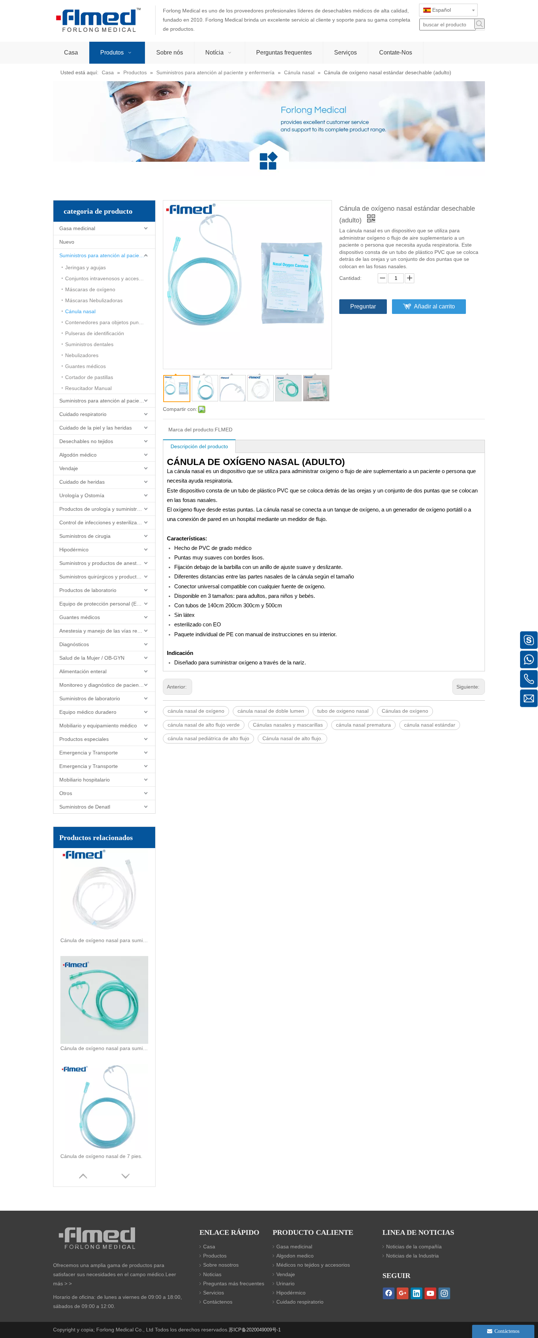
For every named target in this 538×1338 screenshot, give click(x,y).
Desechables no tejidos (86, 441)
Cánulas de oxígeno (405, 711)
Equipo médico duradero (87, 712)
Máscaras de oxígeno (90, 289)
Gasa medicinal (77, 228)
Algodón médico (78, 455)
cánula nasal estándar (429, 725)
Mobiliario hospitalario (84, 780)
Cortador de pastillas (89, 377)
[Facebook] (389, 1293)
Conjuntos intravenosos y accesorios (107, 278)
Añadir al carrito (434, 306)
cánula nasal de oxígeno (196, 711)
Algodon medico (295, 1256)
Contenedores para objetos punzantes (109, 322)
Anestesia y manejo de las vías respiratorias (107, 631)
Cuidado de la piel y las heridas (95, 428)
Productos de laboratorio (87, 590)
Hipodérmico (74, 549)
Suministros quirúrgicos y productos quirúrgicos (107, 577)
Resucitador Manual (88, 388)
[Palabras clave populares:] (479, 24)
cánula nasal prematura (363, 725)
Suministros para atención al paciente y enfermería (107, 255)
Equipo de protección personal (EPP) (102, 604)
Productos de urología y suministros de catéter (107, 509)
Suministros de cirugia (85, 536)
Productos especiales (84, 739)
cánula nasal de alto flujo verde (204, 725)
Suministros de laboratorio (89, 698)
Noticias (212, 1274)
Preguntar (363, 306)
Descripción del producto (199, 446)
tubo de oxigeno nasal (343, 711)
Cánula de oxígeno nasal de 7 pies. (101, 1156)
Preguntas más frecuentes (233, 1283)
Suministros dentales (89, 344)
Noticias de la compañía (414, 1246)
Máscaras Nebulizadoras (94, 300)
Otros (65, 793)
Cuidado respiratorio (83, 414)
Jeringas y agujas (85, 267)
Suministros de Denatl (84, 807)
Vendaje (68, 468)
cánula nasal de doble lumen (271, 711)
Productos (215, 1256)
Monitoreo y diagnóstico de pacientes (102, 685)
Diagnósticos (74, 644)
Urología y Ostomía (81, 495)
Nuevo (66, 242)
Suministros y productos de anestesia (102, 563)
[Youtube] (430, 1293)
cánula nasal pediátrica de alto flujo (208, 738)
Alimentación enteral (83, 671)
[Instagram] (444, 1293)
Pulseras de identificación (94, 333)
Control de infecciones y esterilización (102, 522)
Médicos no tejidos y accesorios (313, 1265)
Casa (209, 1246)
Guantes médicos (85, 366)
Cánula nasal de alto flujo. (292, 738)
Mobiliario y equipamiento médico (98, 725)
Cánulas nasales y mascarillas (288, 725)
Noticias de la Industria (412, 1256)
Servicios (213, 1293)
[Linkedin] (416, 1293)
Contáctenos (217, 1302)
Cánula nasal (80, 311)
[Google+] (402, 1293)
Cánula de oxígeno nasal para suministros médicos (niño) (104, 1048)
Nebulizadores (81, 355)
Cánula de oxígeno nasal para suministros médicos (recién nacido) (104, 940)
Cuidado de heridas (82, 482)
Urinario (285, 1283)
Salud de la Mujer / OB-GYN (91, 658)
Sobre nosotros (221, 1265)
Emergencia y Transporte (88, 753)
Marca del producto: (191, 429)
